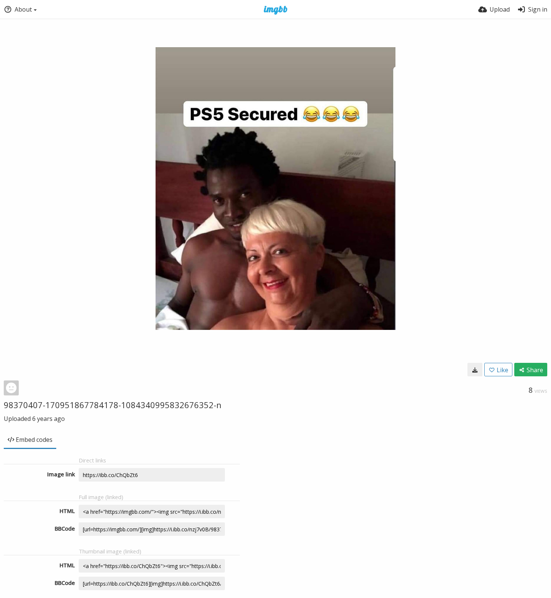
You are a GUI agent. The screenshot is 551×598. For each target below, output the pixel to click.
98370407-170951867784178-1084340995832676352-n (113, 404)
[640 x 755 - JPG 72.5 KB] (474, 369)
